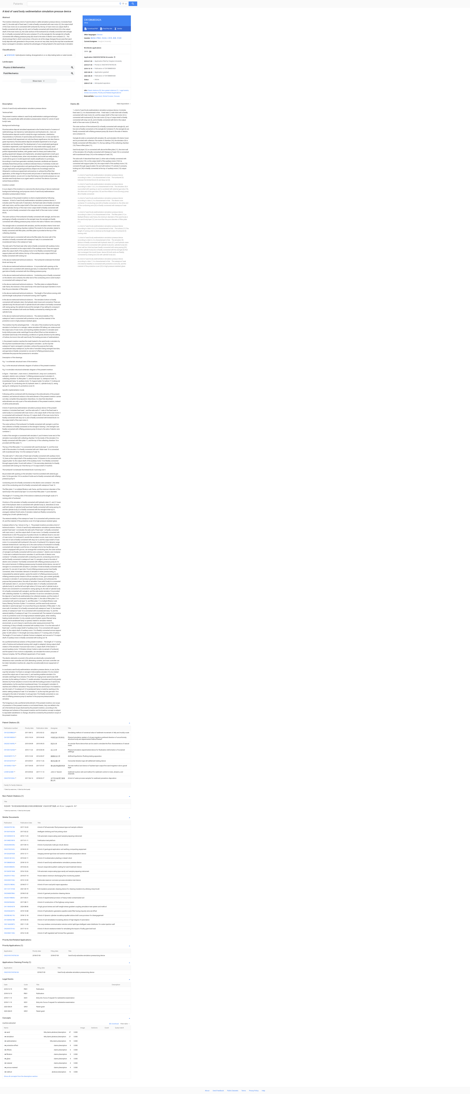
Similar (119, 29)
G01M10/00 (10, 55)
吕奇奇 (109, 38)
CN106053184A (9, 871)
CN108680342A (9, 862)
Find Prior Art (107, 29)
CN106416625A (9, 832)
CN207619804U (9, 884)
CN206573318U (9, 827)
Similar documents (90, 93)
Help (263, 1091)
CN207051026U (9, 778)
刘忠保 (104, 38)
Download (115, 1024)
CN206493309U (9, 845)
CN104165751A (9, 761)
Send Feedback (218, 1091)
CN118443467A (9, 907)
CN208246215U (9, 915)
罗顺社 (98, 38)
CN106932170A (9, 766)
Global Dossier (108, 96)
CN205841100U (9, 933)
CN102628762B (9, 854)
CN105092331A (9, 836)
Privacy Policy (253, 1091)
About (207, 1091)
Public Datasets (232, 1091)
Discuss (117, 96)
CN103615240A (9, 750)
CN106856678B (9, 920)
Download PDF (92, 29)
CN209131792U (9, 876)
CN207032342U (9, 849)
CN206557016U (9, 929)
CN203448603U (9, 867)
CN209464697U (9, 911)
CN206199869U (9, 898)
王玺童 (119, 38)
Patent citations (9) (94, 90)
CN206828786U (9, 893)
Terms (243, 1091)
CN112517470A (9, 889)
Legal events (124, 90)
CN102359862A (9, 732)
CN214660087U (9, 924)
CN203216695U (9, 744)
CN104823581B (9, 840)
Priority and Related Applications (109, 93)
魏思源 (93, 38)
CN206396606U (9, 902)
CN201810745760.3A (11, 955)
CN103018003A (9, 737)
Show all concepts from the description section (21, 1076)
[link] (38, 55)
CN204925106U (9, 880)
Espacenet (98, 96)
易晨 (114, 38)
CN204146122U (9, 858)
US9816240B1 (9, 772)
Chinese (99, 35)
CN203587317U (9, 756)
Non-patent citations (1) (110, 90)
